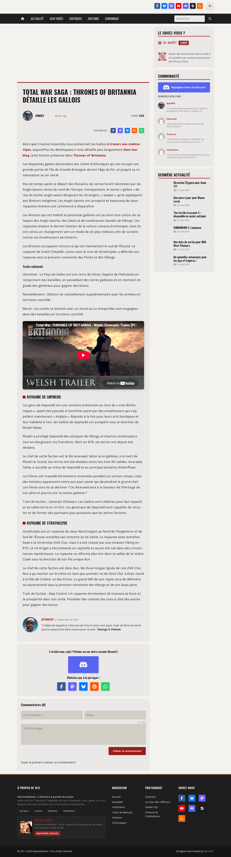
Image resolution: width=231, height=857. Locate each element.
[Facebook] (157, 6)
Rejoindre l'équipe (47, 833)
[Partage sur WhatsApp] (141, 130)
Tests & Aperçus (122, 812)
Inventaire (118, 807)
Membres (53, 810)
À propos (24, 810)
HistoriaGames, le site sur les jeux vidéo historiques (44, 6)
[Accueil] (22, 18)
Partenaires (69, 810)
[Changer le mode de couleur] (210, 6)
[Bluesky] (164, 6)
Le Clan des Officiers (157, 802)
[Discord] (186, 6)
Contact (38, 810)
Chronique (112, 18)
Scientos (150, 796)
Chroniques (119, 822)
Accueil (116, 796)
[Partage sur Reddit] (134, 130)
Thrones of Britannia (89, 155)
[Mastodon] (171, 6)
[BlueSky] (192, 798)
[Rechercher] (210, 18)
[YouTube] (178, 6)
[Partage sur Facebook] (113, 130)
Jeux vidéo (56, 18)
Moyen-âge (61, 115)
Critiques (75, 18)
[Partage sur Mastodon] (120, 130)
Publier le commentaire (127, 751)
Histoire (93, 18)
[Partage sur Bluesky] (127, 130)
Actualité (37, 18)
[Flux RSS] (200, 6)
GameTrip (151, 807)
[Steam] (193, 6)
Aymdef (209, 851)
